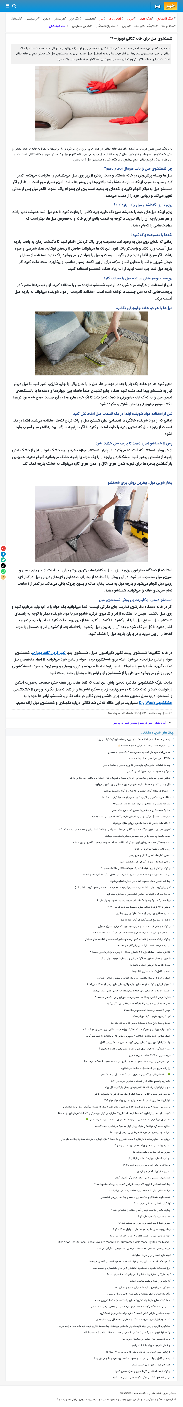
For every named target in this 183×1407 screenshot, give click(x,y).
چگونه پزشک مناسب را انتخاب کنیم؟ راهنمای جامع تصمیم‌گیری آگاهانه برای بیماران (127, 939)
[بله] (3, 560)
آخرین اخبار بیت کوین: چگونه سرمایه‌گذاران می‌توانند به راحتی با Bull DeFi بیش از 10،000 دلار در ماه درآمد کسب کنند (110, 829)
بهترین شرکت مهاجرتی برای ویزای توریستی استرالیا (144, 1223)
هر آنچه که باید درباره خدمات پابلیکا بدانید (148, 1158)
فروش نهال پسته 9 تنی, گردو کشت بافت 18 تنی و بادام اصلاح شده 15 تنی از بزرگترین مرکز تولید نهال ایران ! (115, 1107)
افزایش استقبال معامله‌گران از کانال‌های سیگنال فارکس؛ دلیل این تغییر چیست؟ (130, 952)
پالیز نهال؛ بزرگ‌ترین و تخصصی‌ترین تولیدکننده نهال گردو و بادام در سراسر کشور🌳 (127, 1120)
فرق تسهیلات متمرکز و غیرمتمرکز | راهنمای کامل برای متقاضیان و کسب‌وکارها (131, 1268)
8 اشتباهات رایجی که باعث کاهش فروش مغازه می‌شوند (141, 823)
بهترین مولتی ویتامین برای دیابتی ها (151, 1152)
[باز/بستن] (3, 577)
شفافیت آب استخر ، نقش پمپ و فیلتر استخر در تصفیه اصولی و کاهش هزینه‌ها (129, 1262)
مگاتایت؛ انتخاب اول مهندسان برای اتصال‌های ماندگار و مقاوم (138, 1294)
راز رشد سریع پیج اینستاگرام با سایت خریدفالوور (145, 1068)
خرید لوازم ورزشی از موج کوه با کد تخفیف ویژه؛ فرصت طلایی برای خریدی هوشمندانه (126, 1029)
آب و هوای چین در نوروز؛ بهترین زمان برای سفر (139, 723)
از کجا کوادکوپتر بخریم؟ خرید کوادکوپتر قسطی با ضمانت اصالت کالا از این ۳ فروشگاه (127, 1332)
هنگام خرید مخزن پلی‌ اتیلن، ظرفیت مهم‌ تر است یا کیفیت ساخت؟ (136, 797)
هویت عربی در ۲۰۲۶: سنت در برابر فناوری (149, 1055)
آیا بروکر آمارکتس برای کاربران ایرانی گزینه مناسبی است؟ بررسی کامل (135, 1042)
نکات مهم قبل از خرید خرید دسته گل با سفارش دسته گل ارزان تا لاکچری (133, 1320)
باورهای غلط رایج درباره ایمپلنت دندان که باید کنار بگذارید (140, 1023)
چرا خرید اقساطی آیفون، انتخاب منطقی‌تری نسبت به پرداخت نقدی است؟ (132, 1184)
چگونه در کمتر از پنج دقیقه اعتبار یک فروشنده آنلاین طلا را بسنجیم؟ (135, 868)
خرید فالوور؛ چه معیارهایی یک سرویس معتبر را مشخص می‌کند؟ (137, 836)
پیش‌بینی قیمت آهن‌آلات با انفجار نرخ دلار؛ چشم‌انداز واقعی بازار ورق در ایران (130, 1307)
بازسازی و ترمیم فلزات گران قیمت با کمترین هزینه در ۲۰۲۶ (140, 1081)
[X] (3, 566)
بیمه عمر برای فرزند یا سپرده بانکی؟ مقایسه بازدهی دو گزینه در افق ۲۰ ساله (131, 933)
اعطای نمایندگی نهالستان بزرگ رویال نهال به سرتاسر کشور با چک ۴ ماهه (132, 1126)
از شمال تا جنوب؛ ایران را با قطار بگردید (150, 1345)
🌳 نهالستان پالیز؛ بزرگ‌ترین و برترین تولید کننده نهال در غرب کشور (135, 1075)
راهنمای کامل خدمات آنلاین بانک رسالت (149, 971)
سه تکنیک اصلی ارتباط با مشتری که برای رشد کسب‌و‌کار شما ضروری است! (132, 1300)
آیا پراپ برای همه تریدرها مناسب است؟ (150, 1281)
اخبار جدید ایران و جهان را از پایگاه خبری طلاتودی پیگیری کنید (138, 1004)
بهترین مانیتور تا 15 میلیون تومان (153, 1171)
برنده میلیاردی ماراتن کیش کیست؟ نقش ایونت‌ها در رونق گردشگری (135, 1313)
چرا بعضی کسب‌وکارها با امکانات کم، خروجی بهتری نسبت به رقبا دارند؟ (133, 900)
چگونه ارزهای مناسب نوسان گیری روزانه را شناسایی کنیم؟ (140, 1210)
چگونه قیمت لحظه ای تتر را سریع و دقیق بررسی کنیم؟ (142, 1371)
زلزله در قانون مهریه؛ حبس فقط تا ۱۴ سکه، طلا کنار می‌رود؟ (140, 1236)
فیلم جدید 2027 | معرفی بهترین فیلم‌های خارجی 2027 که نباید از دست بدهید (131, 817)
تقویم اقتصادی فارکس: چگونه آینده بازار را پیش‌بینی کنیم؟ (140, 1378)
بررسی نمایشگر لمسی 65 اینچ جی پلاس (149, 855)
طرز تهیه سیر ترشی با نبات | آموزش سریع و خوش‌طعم (142, 1287)
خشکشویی (155, 703)
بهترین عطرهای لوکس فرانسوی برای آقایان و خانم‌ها (143, 946)
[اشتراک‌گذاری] (3, 548)
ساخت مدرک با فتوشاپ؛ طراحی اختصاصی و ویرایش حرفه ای (138, 894)
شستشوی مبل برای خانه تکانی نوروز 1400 (141, 39)
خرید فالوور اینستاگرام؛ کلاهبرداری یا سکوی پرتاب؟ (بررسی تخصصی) (135, 1197)
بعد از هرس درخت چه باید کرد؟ (154, 1216)
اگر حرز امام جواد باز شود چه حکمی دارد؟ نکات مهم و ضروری (139, 752)
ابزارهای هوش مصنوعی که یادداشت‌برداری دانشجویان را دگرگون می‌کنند (133, 1249)
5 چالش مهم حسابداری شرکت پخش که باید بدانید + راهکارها (138, 1352)
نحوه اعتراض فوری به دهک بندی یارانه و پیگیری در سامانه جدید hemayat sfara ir (127, 1062)
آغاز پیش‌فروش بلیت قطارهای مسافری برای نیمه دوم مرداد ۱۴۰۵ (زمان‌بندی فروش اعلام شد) (122, 888)
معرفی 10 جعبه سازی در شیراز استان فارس (148, 771)
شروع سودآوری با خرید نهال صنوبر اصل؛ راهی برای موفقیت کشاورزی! (134, 1049)
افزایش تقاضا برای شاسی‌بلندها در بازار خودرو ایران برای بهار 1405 (137, 1100)
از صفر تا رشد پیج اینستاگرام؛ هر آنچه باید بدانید (145, 920)
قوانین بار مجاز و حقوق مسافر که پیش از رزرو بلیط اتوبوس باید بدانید (134, 958)
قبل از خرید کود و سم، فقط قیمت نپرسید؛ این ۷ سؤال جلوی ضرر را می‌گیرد (132, 784)
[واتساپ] (3, 571)
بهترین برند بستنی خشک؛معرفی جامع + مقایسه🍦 (143, 746)
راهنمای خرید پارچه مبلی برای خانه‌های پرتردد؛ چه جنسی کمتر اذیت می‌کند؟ (131, 991)
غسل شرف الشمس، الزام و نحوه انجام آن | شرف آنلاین (142, 1178)
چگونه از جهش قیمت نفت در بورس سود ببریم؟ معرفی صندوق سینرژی (134, 926)
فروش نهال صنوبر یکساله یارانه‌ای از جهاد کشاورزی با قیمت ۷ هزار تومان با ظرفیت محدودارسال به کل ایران (115, 1139)
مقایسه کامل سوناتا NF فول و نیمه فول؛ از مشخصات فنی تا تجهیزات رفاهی (132, 1094)
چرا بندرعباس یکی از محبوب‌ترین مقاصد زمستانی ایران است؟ (138, 1191)
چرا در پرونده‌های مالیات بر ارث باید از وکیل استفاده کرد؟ (141, 1229)
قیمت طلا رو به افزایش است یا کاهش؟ (150, 965)
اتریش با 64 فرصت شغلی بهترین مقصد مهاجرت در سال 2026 (138, 907)
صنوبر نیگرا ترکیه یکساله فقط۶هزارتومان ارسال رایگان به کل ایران (137, 1087)
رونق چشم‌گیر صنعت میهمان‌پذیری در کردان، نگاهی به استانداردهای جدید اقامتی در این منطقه (121, 842)
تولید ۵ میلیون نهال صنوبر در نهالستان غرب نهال (145, 1339)
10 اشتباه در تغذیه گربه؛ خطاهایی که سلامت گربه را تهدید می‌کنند (137, 791)
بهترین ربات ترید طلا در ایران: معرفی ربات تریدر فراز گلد (141, 1145)
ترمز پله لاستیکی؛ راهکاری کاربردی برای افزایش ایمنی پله (141, 804)
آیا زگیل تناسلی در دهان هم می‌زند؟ (152, 1203)
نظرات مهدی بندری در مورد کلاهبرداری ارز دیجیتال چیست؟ (140, 1133)
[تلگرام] (3, 554)
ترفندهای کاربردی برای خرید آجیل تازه (151, 1255)
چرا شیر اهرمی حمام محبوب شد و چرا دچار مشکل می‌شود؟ (140, 881)
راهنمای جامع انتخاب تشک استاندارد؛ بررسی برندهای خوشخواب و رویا (133, 739)
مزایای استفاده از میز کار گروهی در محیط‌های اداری (144, 862)
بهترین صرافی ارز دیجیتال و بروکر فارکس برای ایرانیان (143, 913)
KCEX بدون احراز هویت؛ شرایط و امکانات (148, 759)
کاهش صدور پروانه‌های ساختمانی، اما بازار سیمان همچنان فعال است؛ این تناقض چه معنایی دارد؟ (120, 778)
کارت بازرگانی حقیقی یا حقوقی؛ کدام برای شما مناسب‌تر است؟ (138, 1274)
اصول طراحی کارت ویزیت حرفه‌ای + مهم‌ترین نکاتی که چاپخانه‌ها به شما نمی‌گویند (127, 1036)
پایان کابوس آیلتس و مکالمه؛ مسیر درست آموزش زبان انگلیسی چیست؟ (132, 997)
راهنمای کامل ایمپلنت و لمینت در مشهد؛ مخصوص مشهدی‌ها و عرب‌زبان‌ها (132, 1358)
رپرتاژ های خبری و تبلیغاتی (157, 732)
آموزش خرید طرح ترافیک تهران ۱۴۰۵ (151, 1016)
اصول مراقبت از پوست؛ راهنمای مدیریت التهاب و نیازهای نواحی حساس (133, 978)
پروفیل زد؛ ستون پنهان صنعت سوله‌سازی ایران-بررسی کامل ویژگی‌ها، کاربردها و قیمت (126, 875)
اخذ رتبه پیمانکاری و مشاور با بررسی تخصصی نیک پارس (141, 810)
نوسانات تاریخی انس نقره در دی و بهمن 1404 (146, 1165)
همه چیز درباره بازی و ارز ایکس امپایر (151, 1365)
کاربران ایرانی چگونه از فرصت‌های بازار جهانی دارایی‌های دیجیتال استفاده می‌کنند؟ (128, 984)
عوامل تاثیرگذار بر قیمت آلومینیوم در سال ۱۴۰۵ (147, 1010)
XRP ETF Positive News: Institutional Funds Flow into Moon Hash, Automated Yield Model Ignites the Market (106, 1242)
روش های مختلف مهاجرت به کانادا (152, 849)
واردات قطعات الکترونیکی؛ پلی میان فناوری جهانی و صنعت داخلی (136, 765)
